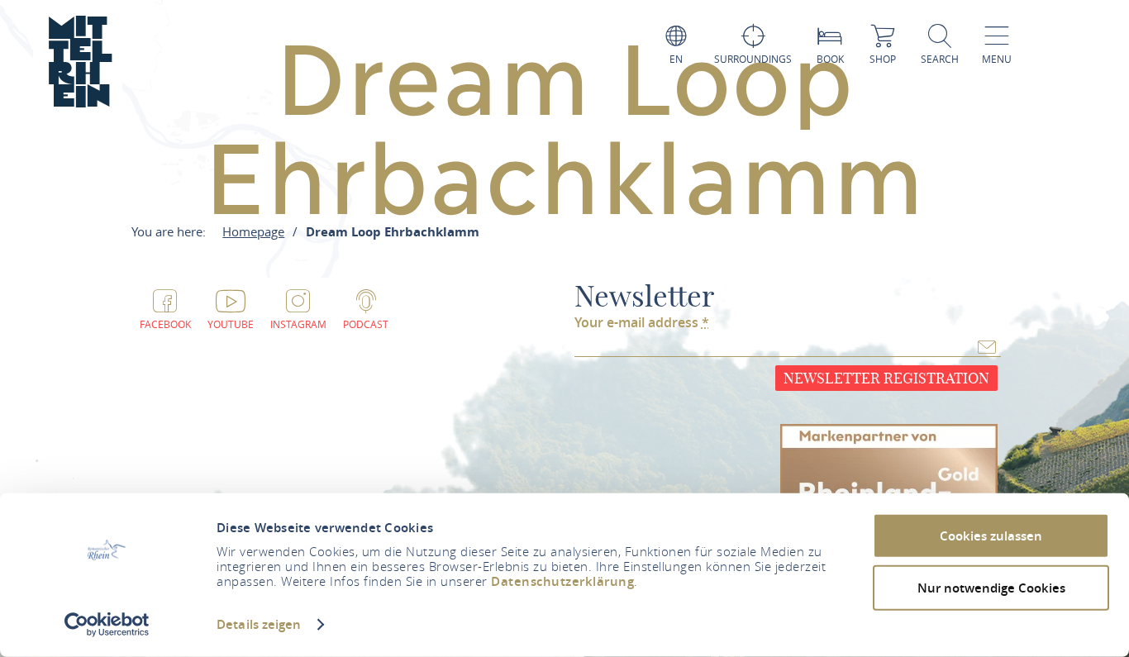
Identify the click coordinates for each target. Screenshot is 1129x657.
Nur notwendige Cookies (991, 587)
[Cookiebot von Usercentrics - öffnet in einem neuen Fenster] (107, 624)
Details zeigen (259, 624)
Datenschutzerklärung (562, 581)
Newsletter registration (886, 378)
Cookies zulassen (991, 536)
